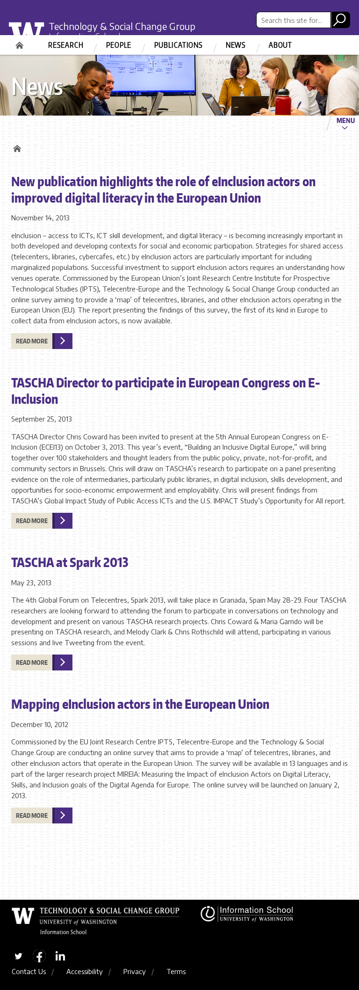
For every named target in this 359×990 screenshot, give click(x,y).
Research (65, 45)
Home (21, 42)
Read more (32, 341)
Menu (346, 120)
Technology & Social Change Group (122, 26)
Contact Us (29, 971)
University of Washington (30, 35)
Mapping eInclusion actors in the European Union (140, 704)
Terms (176, 971)
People (118, 45)
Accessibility (84, 971)
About (280, 45)
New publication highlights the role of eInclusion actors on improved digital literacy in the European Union (163, 189)
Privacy (134, 971)
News (236, 45)
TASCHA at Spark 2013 (70, 562)
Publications (178, 45)
